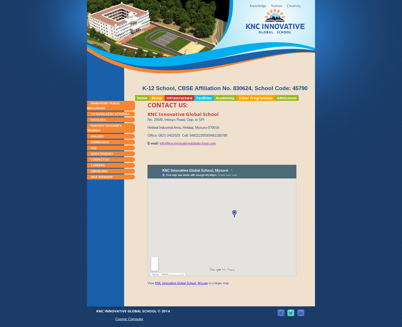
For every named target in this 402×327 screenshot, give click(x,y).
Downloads (100, 142)
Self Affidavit (102, 177)
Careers (98, 165)
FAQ (93, 148)
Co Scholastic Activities (110, 114)
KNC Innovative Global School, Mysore (181, 283)
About (155, 98)
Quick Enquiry (102, 153)
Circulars (99, 171)
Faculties (98, 120)
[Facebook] (281, 312)
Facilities (204, 98)
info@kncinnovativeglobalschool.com (188, 143)
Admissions (287, 98)
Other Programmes (256, 98)
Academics (224, 98)
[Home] (275, 18)
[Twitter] (291, 312)
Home (142, 98)
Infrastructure (179, 98)
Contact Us (100, 159)
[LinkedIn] (301, 312)
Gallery (97, 136)
